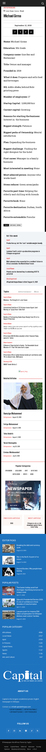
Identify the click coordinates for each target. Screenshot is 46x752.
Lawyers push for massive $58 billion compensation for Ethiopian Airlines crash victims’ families (29, 614)
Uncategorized (11, 279)
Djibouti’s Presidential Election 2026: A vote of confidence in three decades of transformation (30, 602)
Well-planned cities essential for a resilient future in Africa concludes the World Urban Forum (24, 262)
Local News (10, 268)
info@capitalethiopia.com (21, 707)
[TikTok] (31, 730)
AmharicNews (8, 323)
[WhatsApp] (31, 32)
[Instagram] (14, 730)
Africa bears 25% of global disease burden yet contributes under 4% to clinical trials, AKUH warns (23, 356)
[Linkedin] (20, 730)
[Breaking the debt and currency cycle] (8, 548)
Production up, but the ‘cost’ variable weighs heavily (24, 243)
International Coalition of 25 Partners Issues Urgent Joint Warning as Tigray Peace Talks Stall (21, 309)
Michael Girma (15, 225)
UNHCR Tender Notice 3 (10, 364)
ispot (8, 240)
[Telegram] (26, 730)
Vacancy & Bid (8, 361)
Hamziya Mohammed (13, 413)
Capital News (7, 297)
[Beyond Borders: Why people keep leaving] (8, 572)
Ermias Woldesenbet (12, 452)
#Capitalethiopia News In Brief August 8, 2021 (22, 282)
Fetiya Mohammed (11, 424)
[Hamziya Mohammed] (23, 396)
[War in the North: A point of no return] (8, 560)
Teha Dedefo (8, 433)
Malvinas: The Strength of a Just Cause (15, 300)
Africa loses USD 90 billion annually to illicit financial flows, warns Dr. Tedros (21, 337)
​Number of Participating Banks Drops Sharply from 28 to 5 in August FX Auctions (21, 318)
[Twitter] (20, 32)
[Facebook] (15, 32)
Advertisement (24, 291)
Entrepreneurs (9, 8)
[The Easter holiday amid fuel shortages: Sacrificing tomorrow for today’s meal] (8, 590)
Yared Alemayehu (10, 443)
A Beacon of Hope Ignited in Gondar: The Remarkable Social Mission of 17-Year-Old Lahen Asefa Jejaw (21, 346)
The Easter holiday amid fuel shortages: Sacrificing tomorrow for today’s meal (30, 590)
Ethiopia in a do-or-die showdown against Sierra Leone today (34, 525)
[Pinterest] (25, 32)
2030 (11, 523)
